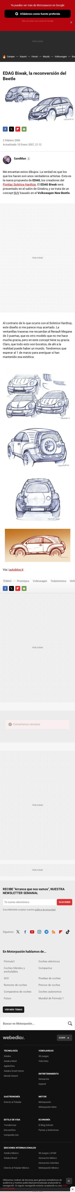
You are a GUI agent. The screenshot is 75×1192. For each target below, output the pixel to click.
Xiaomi (23, 56)
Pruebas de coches (50, 978)
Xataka (7, 1056)
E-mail (24, 129)
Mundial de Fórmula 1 (51, 998)
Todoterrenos (58, 581)
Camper (11, 56)
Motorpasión (45, 1102)
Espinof (42, 1084)
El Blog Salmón (46, 1125)
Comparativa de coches (17, 991)
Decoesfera (10, 1130)
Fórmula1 (9, 961)
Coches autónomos (50, 991)
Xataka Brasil (10, 1158)
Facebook (5, 129)
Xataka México (11, 1153)
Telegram (46, 931)
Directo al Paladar (12, 1102)
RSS (53, 931)
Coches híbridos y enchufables (14, 970)
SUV (6, 978)
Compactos (45, 968)
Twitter (11, 129)
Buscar (70, 1023)
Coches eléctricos (49, 961)
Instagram (39, 931)
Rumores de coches (15, 985)
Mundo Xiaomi (11, 1076)
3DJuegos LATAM (47, 1153)
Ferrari (35, 56)
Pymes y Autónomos (49, 1130)
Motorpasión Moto (48, 1107)
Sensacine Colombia (49, 1163)
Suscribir (64, 902)
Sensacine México (48, 1158)
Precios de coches (49, 985)
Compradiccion (11, 1135)
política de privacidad (45, 909)
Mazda (46, 56)
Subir (62, 1037)
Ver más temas (13, 1009)
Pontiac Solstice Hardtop (19, 184)
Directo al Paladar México (16, 1167)
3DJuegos (44, 1056)
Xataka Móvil (10, 1061)
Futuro (7, 998)
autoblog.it (16, 569)
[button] (22, 159)
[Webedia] (13, 1039)
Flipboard (17, 129)
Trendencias (10, 1125)
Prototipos (23, 581)
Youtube (32, 931)
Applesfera (9, 1066)
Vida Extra (43, 1061)
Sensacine (44, 1079)
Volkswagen (61, 56)
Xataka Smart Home (14, 1071)
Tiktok (67, 931)
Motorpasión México (49, 1167)
